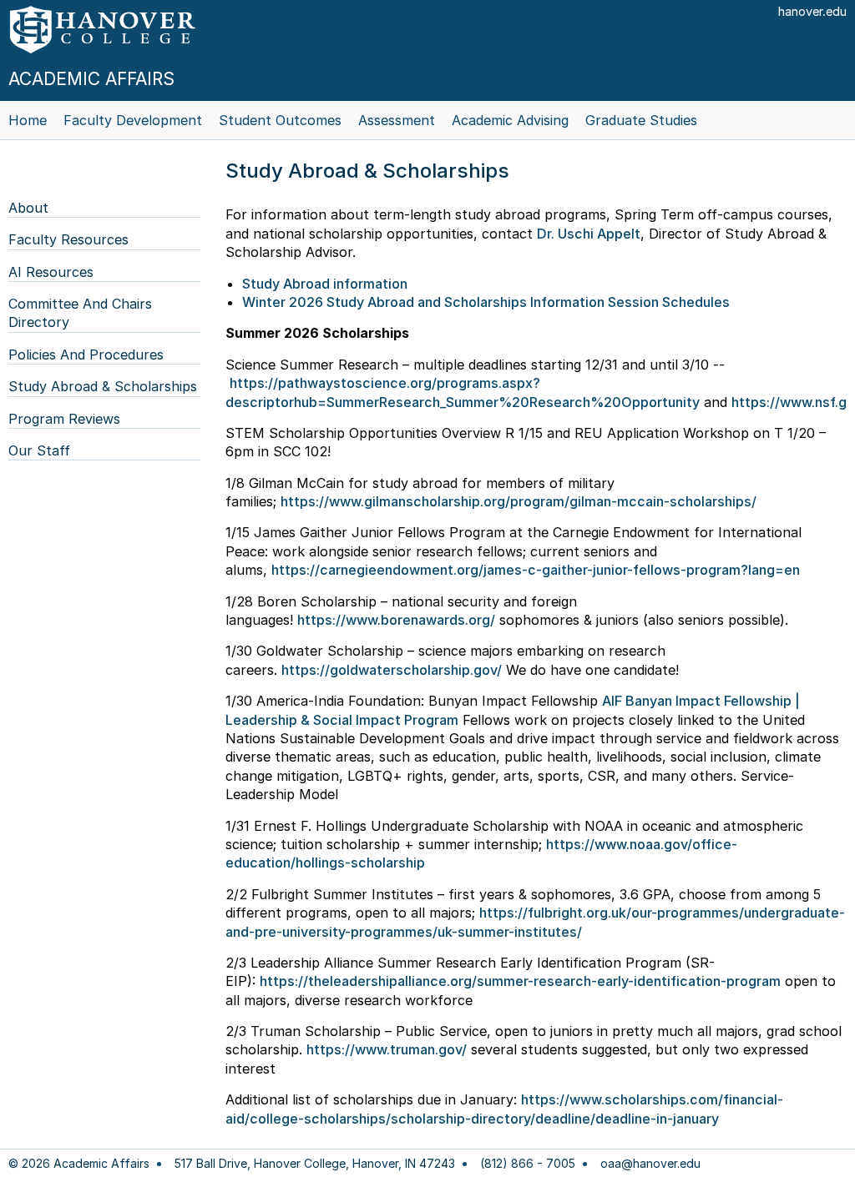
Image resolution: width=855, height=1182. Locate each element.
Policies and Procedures (86, 354)
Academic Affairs (91, 78)
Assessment (396, 120)
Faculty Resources (68, 239)
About (28, 207)
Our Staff (39, 450)
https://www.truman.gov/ (386, 1049)
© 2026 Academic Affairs (78, 1163)
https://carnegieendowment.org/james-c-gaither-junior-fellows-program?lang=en (535, 569)
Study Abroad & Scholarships (102, 386)
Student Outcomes (280, 120)
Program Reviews (64, 418)
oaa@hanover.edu (650, 1163)
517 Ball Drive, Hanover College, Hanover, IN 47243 (315, 1163)
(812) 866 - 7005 (527, 1163)
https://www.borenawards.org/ (396, 619)
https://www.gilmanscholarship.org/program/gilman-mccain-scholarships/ (518, 501)
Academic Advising (510, 120)
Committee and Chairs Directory (80, 312)
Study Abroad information (324, 283)
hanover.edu (812, 11)
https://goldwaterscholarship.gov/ (391, 669)
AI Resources (51, 272)
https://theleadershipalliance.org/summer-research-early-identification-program (520, 981)
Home (27, 120)
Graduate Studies (641, 120)
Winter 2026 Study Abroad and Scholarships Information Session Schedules (486, 302)
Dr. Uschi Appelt (588, 233)
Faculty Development (132, 120)
